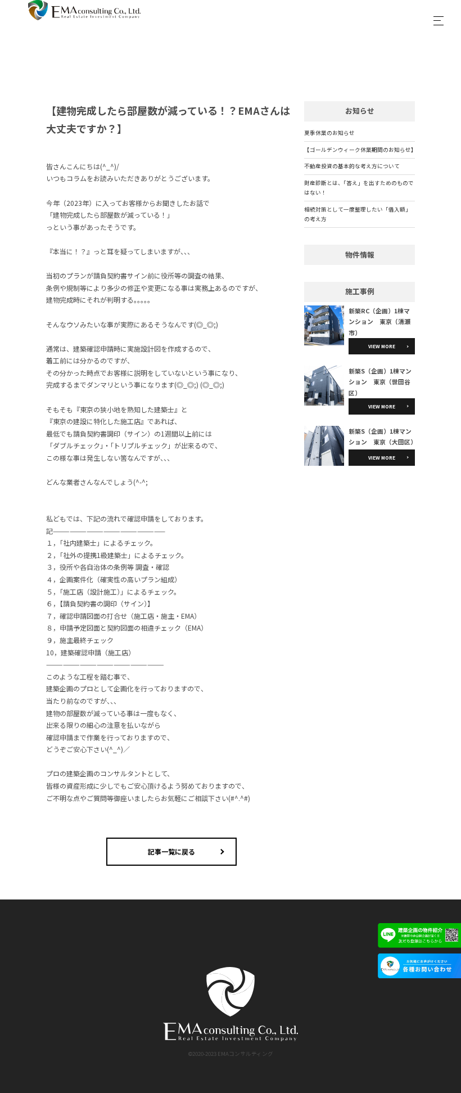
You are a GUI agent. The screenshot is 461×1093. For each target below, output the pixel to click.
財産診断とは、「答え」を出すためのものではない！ (359, 187)
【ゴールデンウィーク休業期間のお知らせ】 (359, 150)
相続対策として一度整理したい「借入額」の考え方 (357, 214)
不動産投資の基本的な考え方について (352, 166)
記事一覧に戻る (171, 851)
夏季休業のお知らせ (329, 133)
